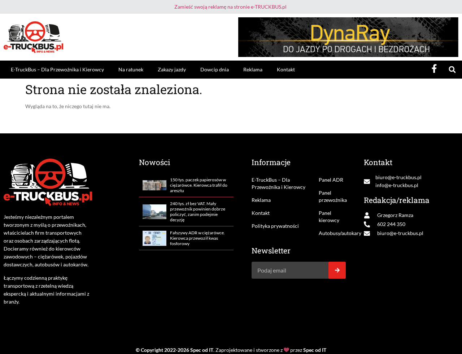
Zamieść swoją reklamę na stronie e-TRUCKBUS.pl (230, 7)
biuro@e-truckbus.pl (398, 177)
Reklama (252, 69)
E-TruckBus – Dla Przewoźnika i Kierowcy (57, 69)
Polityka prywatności (275, 226)
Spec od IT (201, 350)
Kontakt (286, 69)
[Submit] (337, 270)
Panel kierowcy (329, 216)
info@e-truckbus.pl (396, 185)
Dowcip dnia (214, 69)
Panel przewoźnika (332, 196)
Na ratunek (130, 69)
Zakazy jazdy (172, 69)
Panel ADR (331, 180)
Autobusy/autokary (332, 233)
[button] (452, 69)
